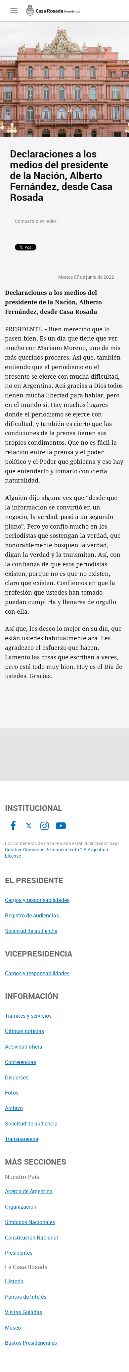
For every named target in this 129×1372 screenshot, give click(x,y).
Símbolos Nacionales (30, 1222)
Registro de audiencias (32, 915)
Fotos (12, 1092)
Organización (20, 1206)
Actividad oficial (24, 1046)
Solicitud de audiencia (31, 930)
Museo (13, 1327)
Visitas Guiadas (23, 1312)
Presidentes (18, 1252)
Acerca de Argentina (29, 1191)
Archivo (14, 1108)
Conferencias (20, 1062)
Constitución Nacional (31, 1237)
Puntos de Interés (25, 1296)
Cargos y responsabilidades (37, 900)
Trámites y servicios (28, 1015)
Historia (14, 1281)
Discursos (16, 1077)
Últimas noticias (24, 1031)
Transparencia (21, 1139)
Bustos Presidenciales (31, 1342)
